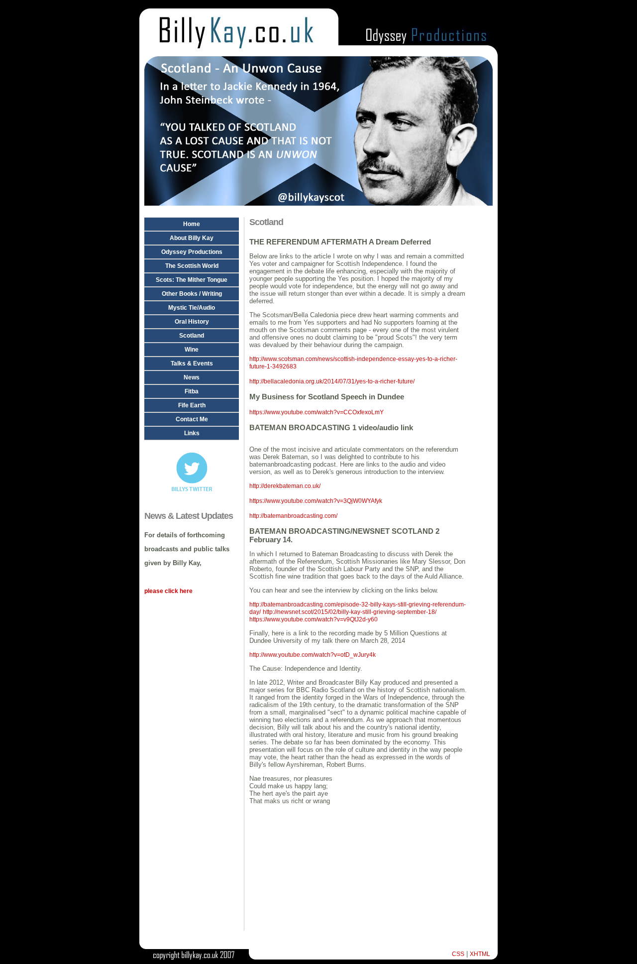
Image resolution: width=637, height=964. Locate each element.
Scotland (191, 335)
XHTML (480, 954)
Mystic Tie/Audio (191, 307)
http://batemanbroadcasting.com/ (293, 515)
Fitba (192, 391)
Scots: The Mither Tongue (191, 279)
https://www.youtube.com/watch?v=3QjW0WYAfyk (315, 500)
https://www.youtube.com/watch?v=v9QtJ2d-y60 (313, 619)
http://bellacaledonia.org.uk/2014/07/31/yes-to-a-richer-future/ (332, 381)
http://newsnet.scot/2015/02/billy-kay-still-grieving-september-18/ (349, 611)
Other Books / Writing (192, 293)
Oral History (192, 321)
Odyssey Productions (191, 251)
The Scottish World (191, 265)
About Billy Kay (191, 238)
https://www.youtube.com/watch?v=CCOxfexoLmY (316, 412)
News (192, 377)
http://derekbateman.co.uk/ (284, 485)
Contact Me (192, 419)
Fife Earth (192, 405)
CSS (458, 954)
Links (192, 433)
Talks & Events (192, 363)
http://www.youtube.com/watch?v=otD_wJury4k (312, 654)
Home (191, 224)
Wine (192, 349)
